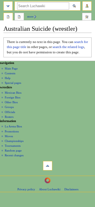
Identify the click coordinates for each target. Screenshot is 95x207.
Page (8, 17)
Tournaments (13, 145)
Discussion (19, 17)
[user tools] (87, 6)
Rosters (9, 116)
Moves (9, 136)
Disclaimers (71, 189)
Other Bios (11, 102)
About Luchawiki (49, 189)
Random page (13, 150)
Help (8, 78)
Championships (14, 141)
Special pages (13, 82)
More (30, 16)
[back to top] (47, 165)
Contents (10, 73)
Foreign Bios (12, 97)
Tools (86, 17)
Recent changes (14, 155)
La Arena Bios (13, 126)
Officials (10, 112)
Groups (9, 107)
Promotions (12, 131)
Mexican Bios (13, 92)
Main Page (11, 68)
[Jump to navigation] (8, 6)
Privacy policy (26, 189)
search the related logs (68, 47)
